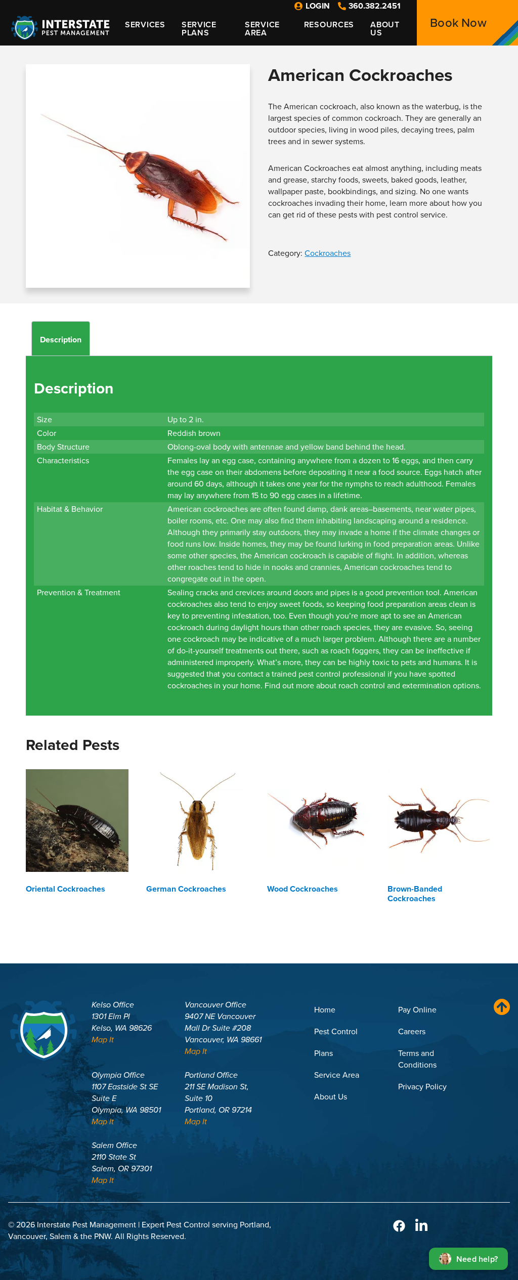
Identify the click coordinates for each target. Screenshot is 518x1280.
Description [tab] (60, 339)
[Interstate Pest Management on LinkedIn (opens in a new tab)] (421, 1225)
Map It (103, 1039)
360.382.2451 (375, 6)
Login (317, 6)
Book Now (458, 23)
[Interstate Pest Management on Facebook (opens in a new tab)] (399, 1225)
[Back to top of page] (499, 1007)
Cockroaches (328, 253)
